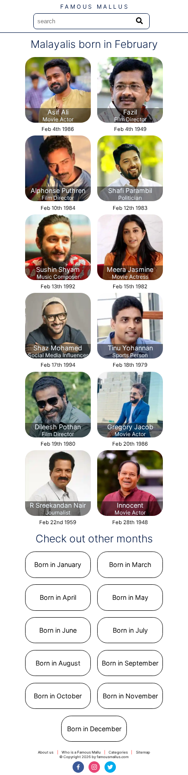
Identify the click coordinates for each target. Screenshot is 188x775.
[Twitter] (110, 767)
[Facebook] (78, 767)
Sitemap (143, 752)
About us (45, 752)
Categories (118, 752)
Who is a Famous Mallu (81, 752)
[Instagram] (94, 767)
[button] (58, 564)
